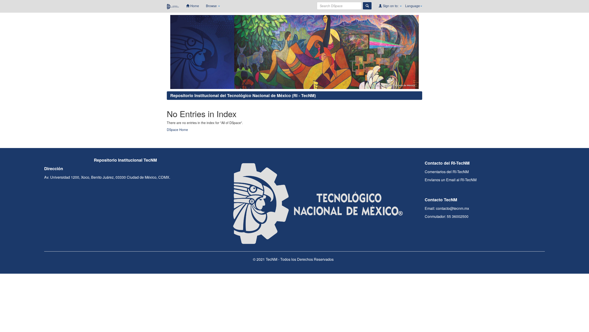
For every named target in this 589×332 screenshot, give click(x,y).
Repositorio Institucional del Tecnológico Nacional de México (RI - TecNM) (243, 95)
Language (412, 5)
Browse (212, 5)
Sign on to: (390, 5)
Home (194, 5)
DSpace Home (177, 129)
